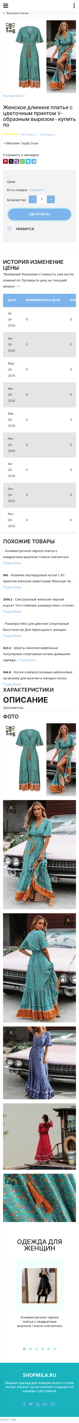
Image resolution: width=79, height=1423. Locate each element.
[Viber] (16, 161)
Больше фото (13, 96)
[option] (39, 59)
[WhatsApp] (22, 161)
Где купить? (39, 214)
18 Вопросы (47, 135)
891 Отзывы (28, 135)
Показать (36, 190)
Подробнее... (13, 563)
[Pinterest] (5, 161)
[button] (24, 1349)
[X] (11, 161)
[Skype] (28, 161)
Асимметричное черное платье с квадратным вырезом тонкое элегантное (39, 1322)
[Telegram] (33, 161)
